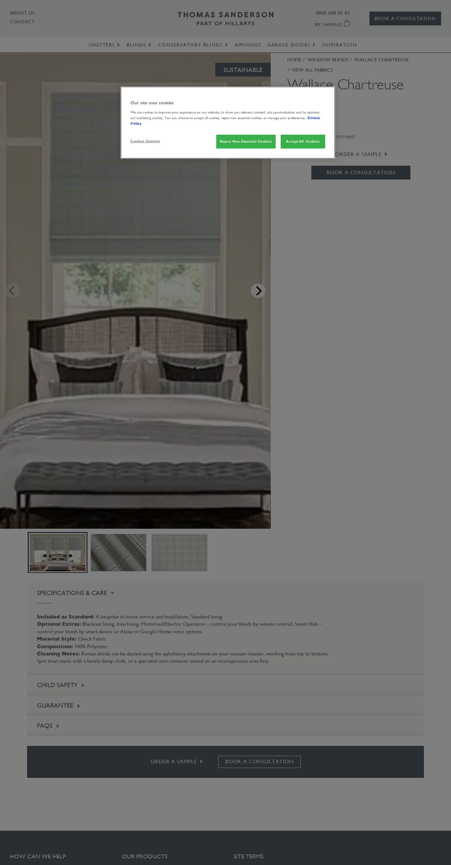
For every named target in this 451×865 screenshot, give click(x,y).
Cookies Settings (145, 141)
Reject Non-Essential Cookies (246, 141)
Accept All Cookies (303, 141)
